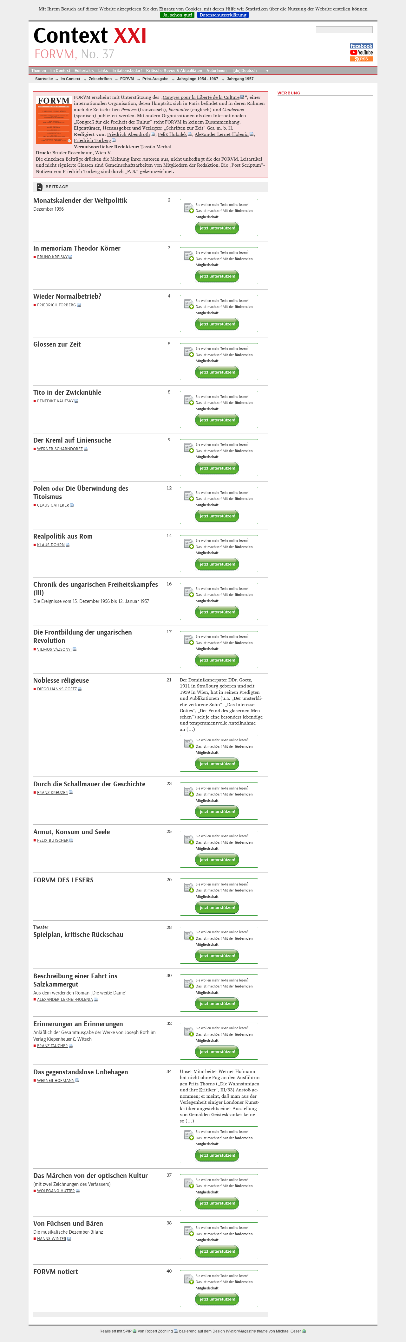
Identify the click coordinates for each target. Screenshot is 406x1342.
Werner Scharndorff (60, 448)
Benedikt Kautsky (55, 401)
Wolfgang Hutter (56, 1190)
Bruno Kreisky (52, 256)
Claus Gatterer (53, 505)
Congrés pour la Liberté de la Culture (201, 97)
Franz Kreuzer (52, 792)
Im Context (60, 70)
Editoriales (84, 70)
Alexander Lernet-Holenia (222, 134)
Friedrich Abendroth (128, 134)
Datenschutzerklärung (223, 15)
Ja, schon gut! (177, 15)
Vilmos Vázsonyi (54, 649)
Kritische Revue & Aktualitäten (174, 70)
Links (103, 70)
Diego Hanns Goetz (57, 689)
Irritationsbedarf (127, 70)
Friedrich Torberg (92, 140)
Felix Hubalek (172, 134)
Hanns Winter (51, 1238)
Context (90, 36)
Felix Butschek (53, 840)
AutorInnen (216, 70)
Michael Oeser (288, 1331)
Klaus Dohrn (51, 544)
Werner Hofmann (56, 1080)
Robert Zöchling (159, 1331)
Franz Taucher (52, 1045)
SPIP (127, 1331)
